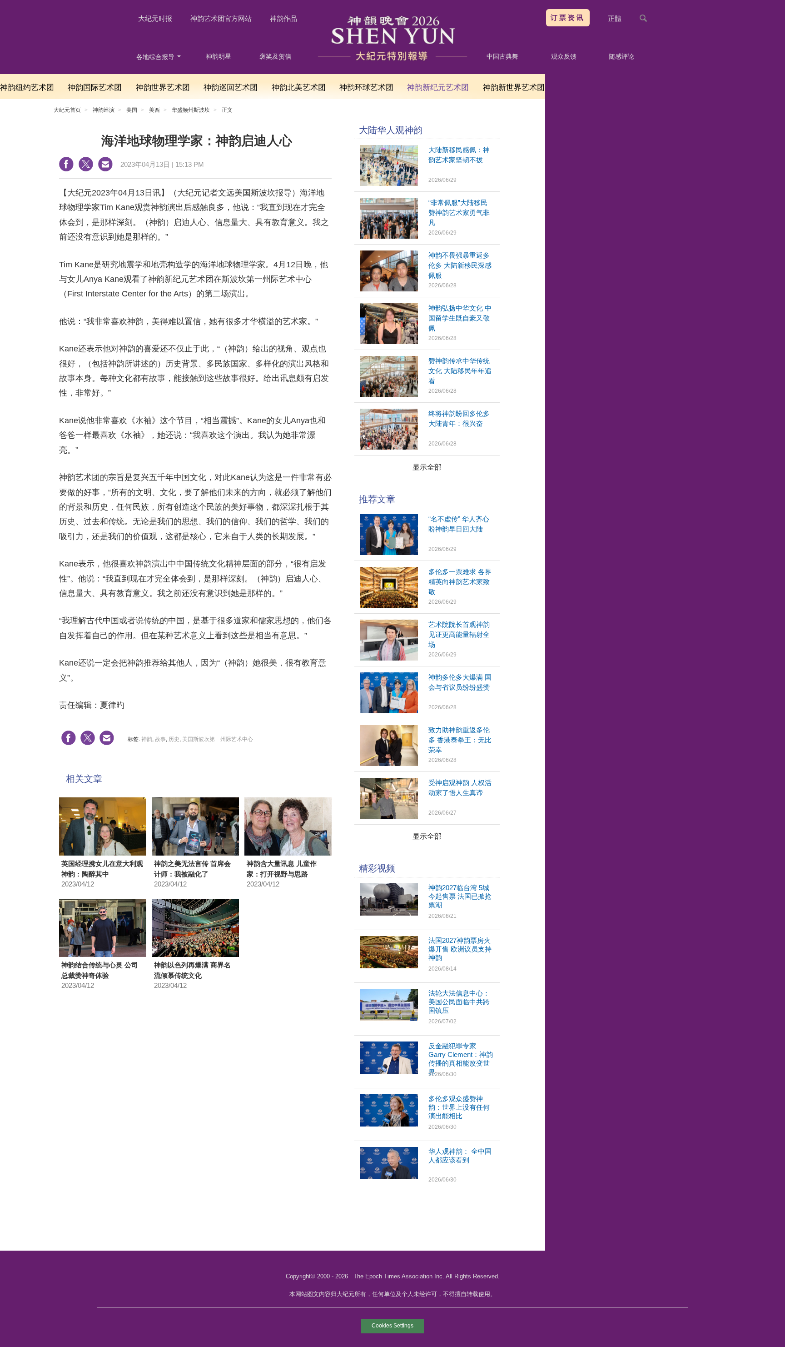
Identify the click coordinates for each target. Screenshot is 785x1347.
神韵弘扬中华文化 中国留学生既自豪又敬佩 (460, 318)
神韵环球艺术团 (366, 87)
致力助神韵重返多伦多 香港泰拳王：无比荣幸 (460, 740)
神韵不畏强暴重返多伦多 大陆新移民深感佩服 (460, 265)
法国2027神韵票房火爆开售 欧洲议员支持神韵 (460, 948)
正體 (614, 18)
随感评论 (621, 56)
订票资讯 (568, 17)
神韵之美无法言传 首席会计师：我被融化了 (192, 869)
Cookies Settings (392, 1325)
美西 (154, 110)
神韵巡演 (103, 110)
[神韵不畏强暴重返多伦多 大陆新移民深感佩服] (389, 289)
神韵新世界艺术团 (514, 87)
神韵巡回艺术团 (231, 87)
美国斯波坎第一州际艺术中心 (217, 739)
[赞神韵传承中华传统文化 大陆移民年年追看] (389, 394)
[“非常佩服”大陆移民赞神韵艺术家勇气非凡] (389, 236)
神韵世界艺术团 (163, 87)
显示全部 (427, 467)
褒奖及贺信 (275, 56)
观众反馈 (563, 56)
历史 (174, 739)
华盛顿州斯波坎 (191, 110)
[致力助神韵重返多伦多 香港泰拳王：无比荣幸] (389, 763)
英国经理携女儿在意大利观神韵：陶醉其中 (102, 869)
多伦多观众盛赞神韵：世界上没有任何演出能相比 (459, 1107)
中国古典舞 (502, 56)
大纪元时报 (155, 18)
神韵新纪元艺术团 (438, 87)
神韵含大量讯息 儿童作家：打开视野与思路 (282, 869)
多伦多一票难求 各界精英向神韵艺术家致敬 (460, 582)
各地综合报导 (156, 56)
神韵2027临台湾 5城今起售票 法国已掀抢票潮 (460, 896)
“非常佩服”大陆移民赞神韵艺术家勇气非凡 (459, 212)
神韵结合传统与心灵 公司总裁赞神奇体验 (99, 970)
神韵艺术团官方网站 (221, 18)
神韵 (146, 739)
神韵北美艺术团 (299, 87)
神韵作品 (283, 18)
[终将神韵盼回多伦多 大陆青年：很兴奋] (389, 447)
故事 (160, 739)
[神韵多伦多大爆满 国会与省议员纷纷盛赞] (389, 711)
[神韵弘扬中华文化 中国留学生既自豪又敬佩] (389, 342)
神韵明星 (218, 56)
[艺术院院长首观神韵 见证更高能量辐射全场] (389, 658)
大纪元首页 (67, 110)
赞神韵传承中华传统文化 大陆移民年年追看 (460, 371)
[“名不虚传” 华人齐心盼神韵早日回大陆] (389, 552)
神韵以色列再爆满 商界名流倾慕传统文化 (192, 970)
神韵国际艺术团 (95, 87)
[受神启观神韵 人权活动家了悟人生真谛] (389, 816)
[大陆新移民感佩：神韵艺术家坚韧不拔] (389, 183)
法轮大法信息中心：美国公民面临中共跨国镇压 (459, 1001)
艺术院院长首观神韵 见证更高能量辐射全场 (459, 634)
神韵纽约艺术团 (27, 87)
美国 (131, 110)
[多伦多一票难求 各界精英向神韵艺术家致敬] (389, 605)
